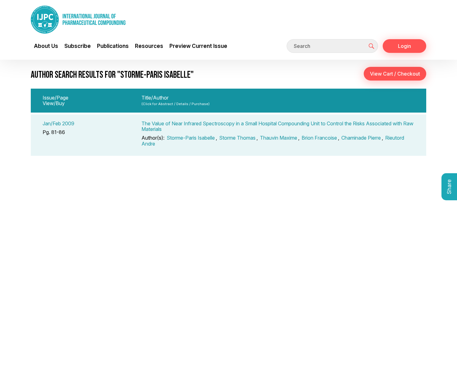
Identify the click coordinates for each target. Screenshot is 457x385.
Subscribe (77, 46)
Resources (149, 46)
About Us (46, 46)
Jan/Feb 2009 (58, 123)
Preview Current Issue (198, 46)
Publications (113, 46)
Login (404, 46)
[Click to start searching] (371, 46)
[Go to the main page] (78, 20)
